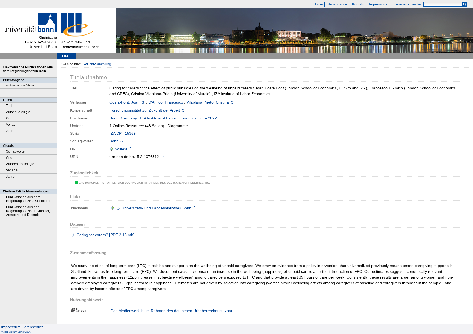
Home (318, 4)
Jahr (9, 131)
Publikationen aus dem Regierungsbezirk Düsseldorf (28, 199)
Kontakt (358, 4)
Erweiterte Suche (407, 4)
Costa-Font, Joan (124, 102)
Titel (9, 106)
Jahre (10, 176)
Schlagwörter (16, 151)
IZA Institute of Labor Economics (168, 118)
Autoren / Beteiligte (20, 164)
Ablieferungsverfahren (20, 85)
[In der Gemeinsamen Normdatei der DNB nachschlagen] (143, 102)
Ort (8, 118)
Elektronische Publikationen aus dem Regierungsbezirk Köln (28, 69)
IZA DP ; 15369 (122, 133)
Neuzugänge (337, 4)
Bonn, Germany (123, 118)
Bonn (114, 141)
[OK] (465, 4)
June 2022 (207, 118)
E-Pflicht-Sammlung (96, 64)
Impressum (378, 4)
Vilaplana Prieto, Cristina (207, 102)
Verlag (11, 125)
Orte (9, 158)
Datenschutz (32, 327)
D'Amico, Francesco (165, 102)
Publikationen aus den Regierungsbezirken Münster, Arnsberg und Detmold (28, 211)
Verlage (12, 170)
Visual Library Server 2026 (16, 331)
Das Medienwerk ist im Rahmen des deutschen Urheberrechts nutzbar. (172, 311)
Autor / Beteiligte (18, 112)
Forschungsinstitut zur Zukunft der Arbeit (144, 110)
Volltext (121, 149)
